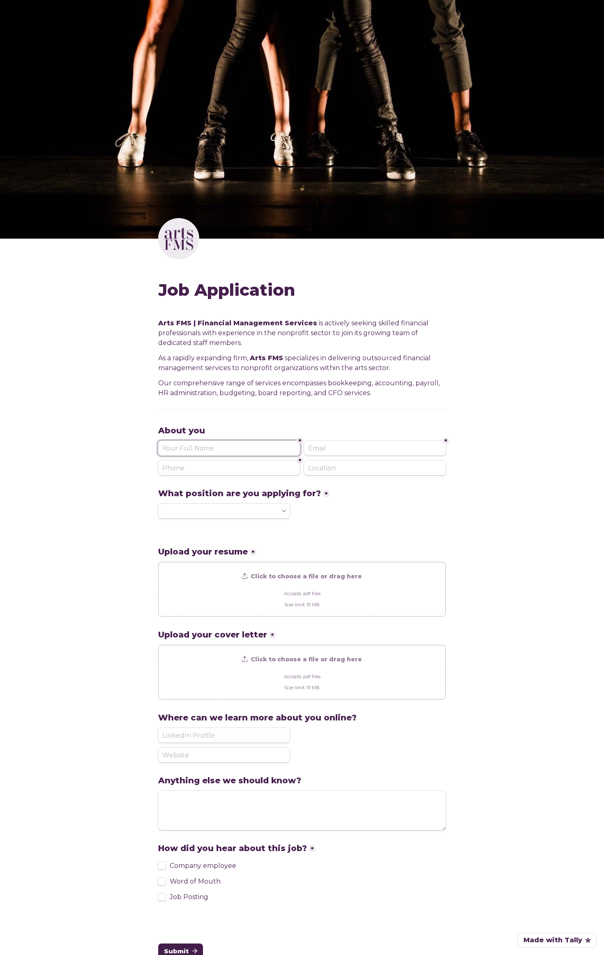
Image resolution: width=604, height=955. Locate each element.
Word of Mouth (195, 881)
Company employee (203, 866)
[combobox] (229, 467)
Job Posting (189, 897)
